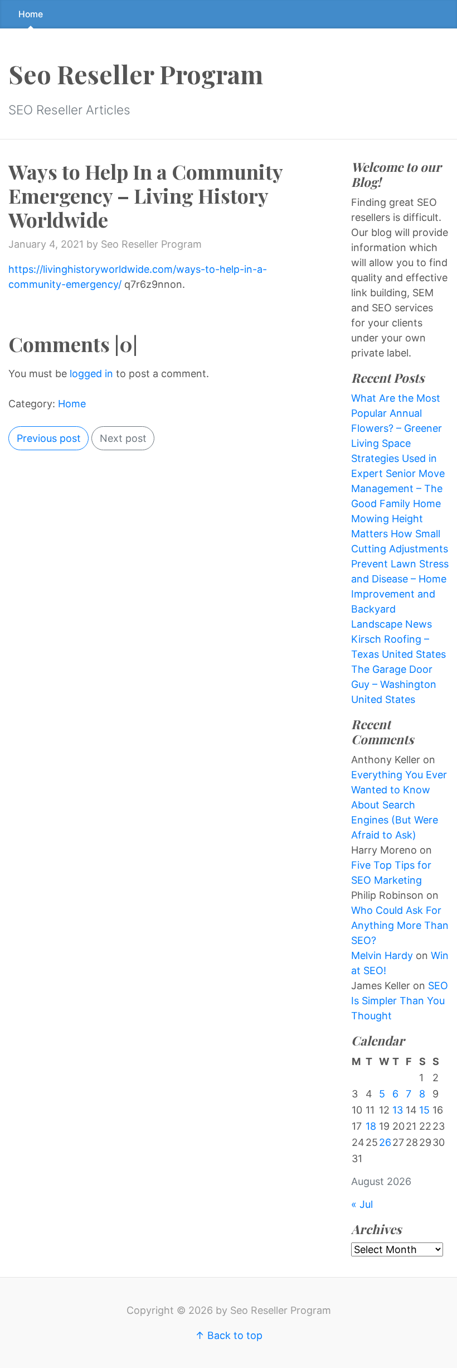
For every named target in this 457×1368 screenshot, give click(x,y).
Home (30, 14)
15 (424, 1110)
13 (397, 1110)
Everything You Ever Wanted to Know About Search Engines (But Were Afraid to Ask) (399, 805)
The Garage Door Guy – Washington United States (393, 684)
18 (371, 1126)
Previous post (49, 438)
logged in (91, 373)
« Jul (362, 1204)
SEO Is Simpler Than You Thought (399, 1001)
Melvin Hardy (382, 955)
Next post (123, 438)
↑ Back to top (228, 1335)
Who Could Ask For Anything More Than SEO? (400, 925)
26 (385, 1142)
